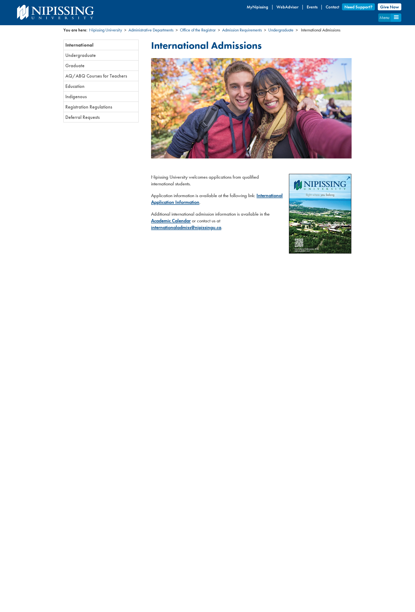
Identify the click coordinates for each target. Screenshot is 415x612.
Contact (332, 7)
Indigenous (76, 96)
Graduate (75, 65)
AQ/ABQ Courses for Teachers (96, 76)
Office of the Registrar (198, 30)
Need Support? (358, 7)
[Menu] (396, 17)
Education (75, 86)
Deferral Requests (82, 117)
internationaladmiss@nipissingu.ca (186, 227)
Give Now (389, 7)
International (79, 45)
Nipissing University (105, 30)
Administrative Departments (150, 30)
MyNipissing (257, 7)
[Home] (55, 12)
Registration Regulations (88, 107)
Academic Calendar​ (171, 221)
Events (312, 7)
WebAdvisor (287, 7)
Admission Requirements (242, 30)
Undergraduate (280, 30)
